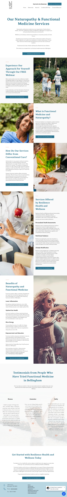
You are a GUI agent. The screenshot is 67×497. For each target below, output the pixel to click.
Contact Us (30, 489)
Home (29, 484)
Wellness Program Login (33, 490)
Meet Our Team (31, 487)
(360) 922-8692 (14, 489)
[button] (37, 7)
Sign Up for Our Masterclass (40, 4)
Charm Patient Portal (32, 491)
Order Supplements (32, 493)
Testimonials (30, 486)
